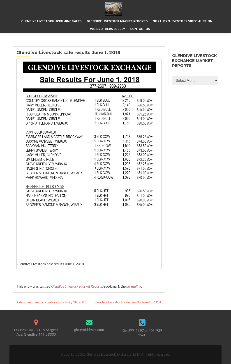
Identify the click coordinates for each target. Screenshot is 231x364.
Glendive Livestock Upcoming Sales (51, 21)
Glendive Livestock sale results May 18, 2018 (50, 302)
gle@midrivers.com (89, 329)
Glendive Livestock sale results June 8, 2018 (129, 302)
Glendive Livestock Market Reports (117, 21)
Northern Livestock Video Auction (182, 21)
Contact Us (140, 29)
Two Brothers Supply (106, 29)
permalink (133, 286)
